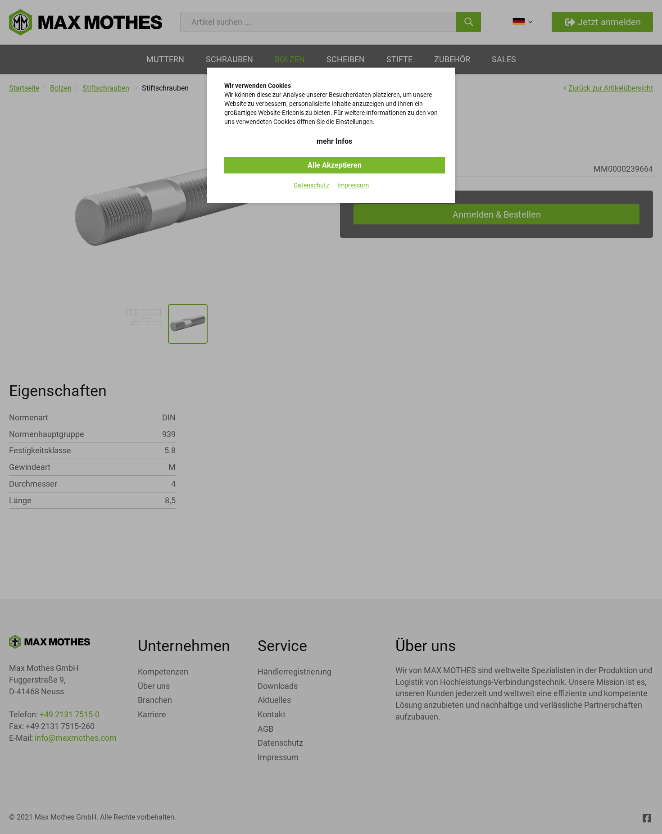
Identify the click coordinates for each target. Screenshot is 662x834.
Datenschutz (311, 185)
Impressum (353, 185)
